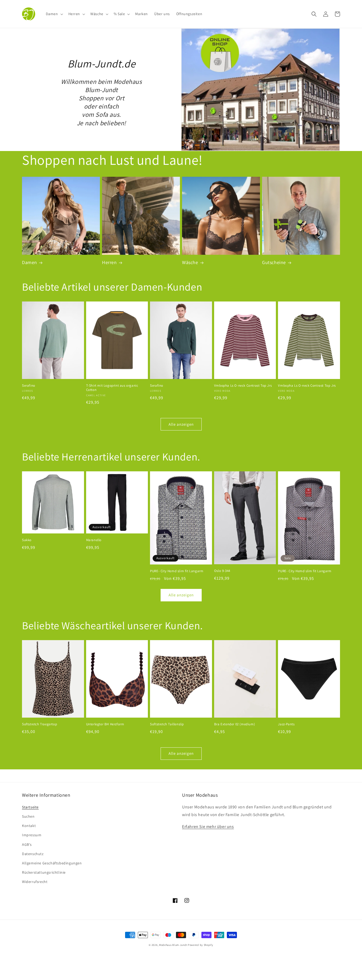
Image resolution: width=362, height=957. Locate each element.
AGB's (27, 844)
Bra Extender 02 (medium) (234, 724)
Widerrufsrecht (34, 881)
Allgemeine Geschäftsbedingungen (52, 863)
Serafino (28, 385)
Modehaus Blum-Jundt (173, 945)
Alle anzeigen (181, 424)
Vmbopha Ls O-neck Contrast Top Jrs (243, 385)
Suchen (28, 816)
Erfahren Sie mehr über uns (208, 826)
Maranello (93, 540)
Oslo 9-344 (222, 571)
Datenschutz (33, 853)
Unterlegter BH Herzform (105, 724)
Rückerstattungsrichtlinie (44, 872)
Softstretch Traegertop (39, 724)
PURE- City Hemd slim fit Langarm (176, 571)
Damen (29, 262)
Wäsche (190, 262)
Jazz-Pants (286, 724)
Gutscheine (274, 262)
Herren (109, 262)
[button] (54, 13)
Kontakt (29, 825)
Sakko (27, 540)
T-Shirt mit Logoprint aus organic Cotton (112, 387)
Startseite (30, 807)
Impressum (31, 835)
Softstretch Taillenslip (167, 724)
